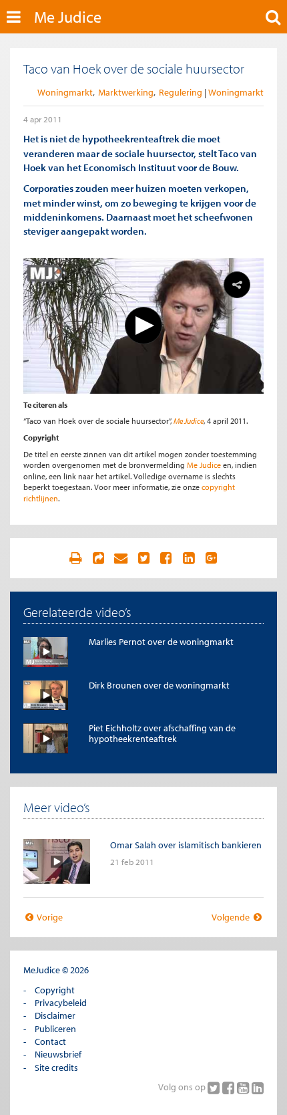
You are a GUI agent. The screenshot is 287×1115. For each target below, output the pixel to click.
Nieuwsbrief (58, 1054)
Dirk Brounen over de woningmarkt (159, 685)
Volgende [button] (232, 917)
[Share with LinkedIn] (189, 558)
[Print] (75, 558)
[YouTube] (244, 1087)
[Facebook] (229, 1087)
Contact (50, 1041)
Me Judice (67, 17)
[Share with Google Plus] (211, 558)
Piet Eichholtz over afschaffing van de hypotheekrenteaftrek (162, 733)
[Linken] (98, 558)
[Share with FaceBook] (166, 558)
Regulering (180, 92)
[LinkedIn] (258, 1087)
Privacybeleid (61, 1003)
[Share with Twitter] (143, 558)
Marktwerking (126, 92)
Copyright (55, 990)
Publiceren (55, 1029)
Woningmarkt (65, 92)
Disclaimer (55, 1015)
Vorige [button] (49, 917)
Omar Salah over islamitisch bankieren (186, 845)
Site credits (56, 1068)
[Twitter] (215, 1087)
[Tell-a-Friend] (120, 558)
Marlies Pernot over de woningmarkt (161, 642)
